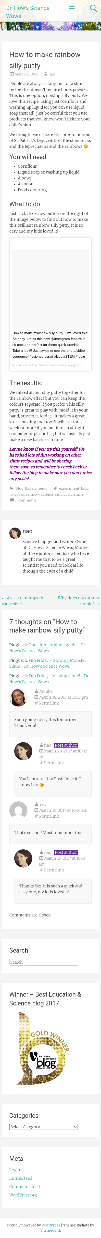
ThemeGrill (50, 1230)
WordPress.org (23, 1195)
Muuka (45, 691)
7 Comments (26, 500)
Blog (19, 488)
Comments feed (24, 1186)
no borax (16, 494)
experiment (69, 488)
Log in (15, 1169)
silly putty (63, 494)
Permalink (49, 703)
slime (79, 494)
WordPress (51, 1225)
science (47, 494)
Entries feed (20, 1178)
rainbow (33, 494)
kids (84, 488)
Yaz (42, 804)
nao (52, 74)
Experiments (36, 488)
